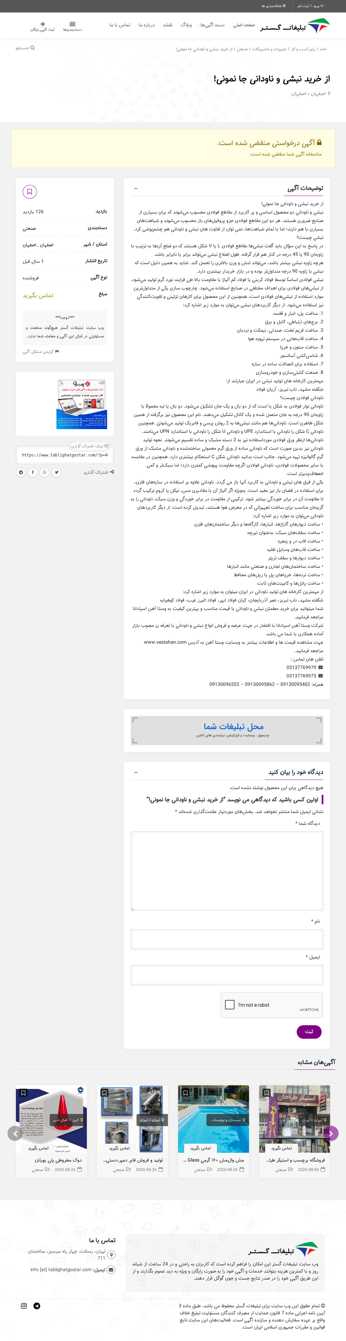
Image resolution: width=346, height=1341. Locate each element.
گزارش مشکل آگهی (39, 351)
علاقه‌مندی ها (272, 6)
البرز (75, 1120)
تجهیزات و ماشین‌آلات (269, 49)
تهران (318, 1120)
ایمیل (313, 957)
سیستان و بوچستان (226, 1120)
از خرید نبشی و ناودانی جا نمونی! (272, 79)
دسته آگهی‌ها (212, 25)
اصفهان (318, 94)
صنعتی (242, 49)
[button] (227, 189)
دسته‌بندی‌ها (72, 30)
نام (315, 921)
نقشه (167, 25)
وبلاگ (186, 25)
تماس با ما (119, 25)
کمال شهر (60, 1120)
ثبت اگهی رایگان (42, 30)
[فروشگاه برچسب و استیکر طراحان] (294, 1121)
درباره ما (147, 25)
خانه (323, 49)
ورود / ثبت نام (309, 6)
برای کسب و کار (303, 49)
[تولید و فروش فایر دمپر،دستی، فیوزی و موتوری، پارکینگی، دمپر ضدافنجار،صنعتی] (132, 1121)
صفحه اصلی (244, 25)
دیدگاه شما (307, 824)
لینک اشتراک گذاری (87, 446)
